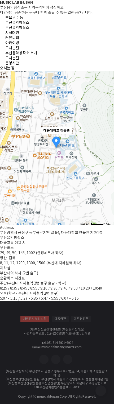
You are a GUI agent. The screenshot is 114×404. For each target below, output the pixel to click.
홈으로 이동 (22, 7)
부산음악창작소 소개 (21, 53)
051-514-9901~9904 (60, 343)
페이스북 (44, 359)
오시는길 (12, 48)
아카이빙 (12, 42)
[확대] (107, 139)
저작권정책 (81, 319)
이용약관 (60, 319)
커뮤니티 (12, 37)
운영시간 (12, 63)
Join (93, 10)
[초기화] (107, 158)
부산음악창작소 (17, 22)
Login (80, 10)
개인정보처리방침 (34, 319)
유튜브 (67, 359)
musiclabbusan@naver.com (61, 347)
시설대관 (12, 32)
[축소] (107, 148)
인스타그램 (55, 359)
